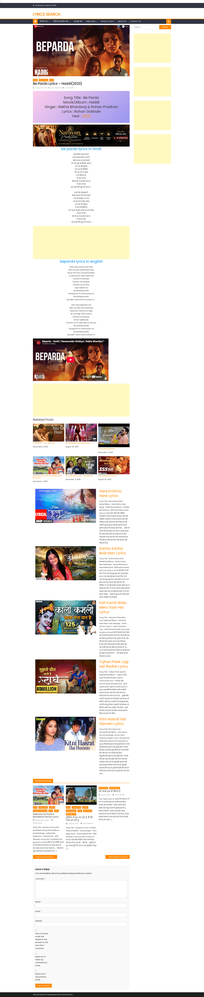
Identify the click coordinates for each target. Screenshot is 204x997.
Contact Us (135, 21)
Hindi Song (90, 21)
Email (38, 911)
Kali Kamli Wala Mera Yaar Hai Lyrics (112, 607)
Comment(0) (69, 88)
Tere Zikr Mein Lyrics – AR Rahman (79, 476)
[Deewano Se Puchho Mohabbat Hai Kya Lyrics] (48, 795)
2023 (35, 80)
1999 (68, 807)
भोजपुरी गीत (78, 21)
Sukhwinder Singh (40, 811)
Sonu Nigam (71, 811)
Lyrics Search (46, 14)
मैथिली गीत (44, 21)
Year (51, 80)
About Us (122, 21)
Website (38, 921)
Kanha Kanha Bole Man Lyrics (112, 550)
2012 (35, 807)
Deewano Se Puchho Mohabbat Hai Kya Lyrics (47, 477)
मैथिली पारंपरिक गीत (60, 21)
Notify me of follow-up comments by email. (41, 961)
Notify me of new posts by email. (40, 977)
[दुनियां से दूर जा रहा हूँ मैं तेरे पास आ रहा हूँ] (81, 795)
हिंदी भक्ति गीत (71, 814)
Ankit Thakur (37, 823)
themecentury (67, 994)
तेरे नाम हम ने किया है (109, 791)
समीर (56, 811)
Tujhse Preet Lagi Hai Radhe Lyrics (114, 664)
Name (38, 902)
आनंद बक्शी (87, 811)
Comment (40, 879)
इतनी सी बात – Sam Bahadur (44, 443)
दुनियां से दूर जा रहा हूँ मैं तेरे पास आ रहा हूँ (79, 819)
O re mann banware (106, 449)
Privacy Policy (107, 21)
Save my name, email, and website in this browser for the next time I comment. (41, 941)
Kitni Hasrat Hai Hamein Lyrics (112, 721)
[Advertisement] (81, 242)
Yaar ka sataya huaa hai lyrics (46, 857)
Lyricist (52, 807)
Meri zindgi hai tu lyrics (107, 476)
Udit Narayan (114, 788)
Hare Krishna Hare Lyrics (110, 493)
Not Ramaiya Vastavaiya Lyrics (78, 443)
